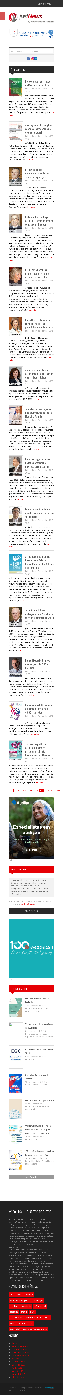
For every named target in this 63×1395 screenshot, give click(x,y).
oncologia (14, 1306)
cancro (20, 1294)
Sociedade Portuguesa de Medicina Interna (28, 1329)
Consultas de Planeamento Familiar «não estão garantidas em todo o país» (39, 323)
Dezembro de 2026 (20, 1355)
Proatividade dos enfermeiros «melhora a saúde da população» (37, 173)
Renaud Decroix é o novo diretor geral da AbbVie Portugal (37, 664)
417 (30, 790)
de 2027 (15, 1358)
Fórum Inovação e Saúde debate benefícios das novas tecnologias (39, 513)
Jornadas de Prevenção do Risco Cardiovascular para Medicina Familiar (38, 412)
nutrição (29, 1294)
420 (47, 790)
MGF (12, 1294)
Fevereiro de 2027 (20, 1361)
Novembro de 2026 (20, 1352)
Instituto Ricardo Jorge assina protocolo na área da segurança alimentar (39, 220)
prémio (24, 1312)
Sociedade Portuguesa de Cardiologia (26, 1300)
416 (24, 790)
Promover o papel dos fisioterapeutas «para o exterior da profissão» (37, 273)
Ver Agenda (31, 1177)
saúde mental (40, 1306)
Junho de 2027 (18, 1374)
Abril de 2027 (17, 1367)
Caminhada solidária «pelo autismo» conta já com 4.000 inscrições (38, 708)
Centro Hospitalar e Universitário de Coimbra (29, 1317)
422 (58, 790)
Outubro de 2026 (19, 1349)
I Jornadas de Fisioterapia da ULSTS (39, 1100)
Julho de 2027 (18, 1377)
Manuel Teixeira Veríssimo (21, 1323)
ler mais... (30, 159)
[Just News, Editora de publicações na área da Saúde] (31, 18)
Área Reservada (44, 3)
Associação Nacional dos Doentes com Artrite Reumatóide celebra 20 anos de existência (39, 562)
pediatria (14, 1312)
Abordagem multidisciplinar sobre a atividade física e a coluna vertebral (39, 128)
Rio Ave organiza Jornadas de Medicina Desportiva (38, 83)
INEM (32, 1312)
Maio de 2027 (18, 1371)
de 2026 (15, 1343)
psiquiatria (26, 1306)
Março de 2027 (18, 1364)
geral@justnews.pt (28, 904)
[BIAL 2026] (31, 34)
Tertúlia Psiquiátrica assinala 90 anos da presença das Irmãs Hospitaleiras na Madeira (37, 749)
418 (36, 790)
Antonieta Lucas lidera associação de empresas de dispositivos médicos (39, 373)
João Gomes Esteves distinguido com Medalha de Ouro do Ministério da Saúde (39, 614)
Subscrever (31, 911)
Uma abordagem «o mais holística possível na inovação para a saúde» (37, 462)
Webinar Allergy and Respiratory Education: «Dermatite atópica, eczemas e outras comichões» (38, 1129)
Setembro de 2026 (20, 1346)
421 (52, 790)
